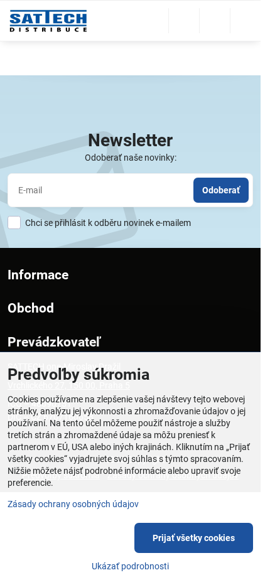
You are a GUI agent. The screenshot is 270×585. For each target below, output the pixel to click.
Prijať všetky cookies (194, 538)
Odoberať (221, 190)
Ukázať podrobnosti (130, 566)
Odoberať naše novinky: (130, 158)
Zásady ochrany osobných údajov (73, 504)
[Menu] (245, 20)
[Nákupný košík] (215, 20)
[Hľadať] (184, 20)
